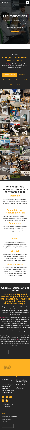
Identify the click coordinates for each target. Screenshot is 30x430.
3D (17, 339)
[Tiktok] (3, 400)
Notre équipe (8, 64)
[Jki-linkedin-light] (10, 397)
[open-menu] (27, 2)
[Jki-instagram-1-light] (7, 397)
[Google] (7, 400)
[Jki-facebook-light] (3, 397)
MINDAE (2, 317)
